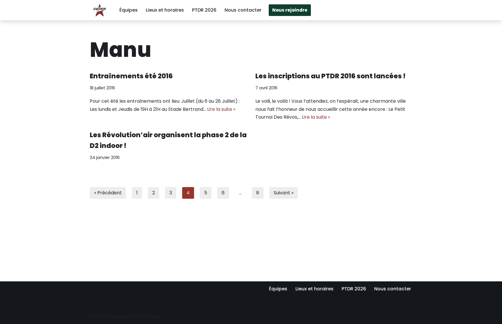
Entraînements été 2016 (131, 76)
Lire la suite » (221, 109)
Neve (95, 316)
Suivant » (283, 192)
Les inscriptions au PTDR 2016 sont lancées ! (330, 76)
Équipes (128, 10)
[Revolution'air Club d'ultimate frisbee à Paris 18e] (100, 10)
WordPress (148, 316)
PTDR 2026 (204, 10)
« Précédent (108, 192)
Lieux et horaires (165, 10)
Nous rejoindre (289, 10)
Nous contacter (243, 10)
